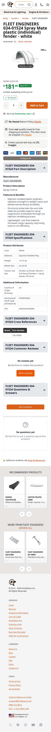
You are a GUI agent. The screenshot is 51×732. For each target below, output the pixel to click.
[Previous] (22, 514)
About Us (13, 649)
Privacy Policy (15, 685)
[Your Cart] (47, 4)
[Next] (29, 514)
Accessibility (14, 689)
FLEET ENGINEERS (12, 180)
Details (37, 121)
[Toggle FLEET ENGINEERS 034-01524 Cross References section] (44, 320)
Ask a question (25, 407)
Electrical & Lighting (15, 12)
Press (11, 664)
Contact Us (13, 668)
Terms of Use (15, 681)
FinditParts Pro (15, 620)
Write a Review (25, 41)
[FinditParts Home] (11, 4)
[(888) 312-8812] (41, 4)
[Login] (36, 4)
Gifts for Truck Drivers (19, 636)
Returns (12, 609)
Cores (11, 605)
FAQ (10, 660)
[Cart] (47, 4)
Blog (11, 653)
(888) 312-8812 (15, 705)
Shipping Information (18, 613)
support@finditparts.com (20, 701)
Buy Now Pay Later (17, 632)
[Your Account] (36, 4)
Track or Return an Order (20, 697)
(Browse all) (25, 528)
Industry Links (15, 624)
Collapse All (25, 158)
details (28, 134)
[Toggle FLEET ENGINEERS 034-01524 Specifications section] (44, 236)
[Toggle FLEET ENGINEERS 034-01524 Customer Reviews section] (44, 347)
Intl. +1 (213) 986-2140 (19, 708)
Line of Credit (15, 616)
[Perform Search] (29, 4)
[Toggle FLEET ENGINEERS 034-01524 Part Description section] (44, 167)
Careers (12, 656)
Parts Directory (15, 628)
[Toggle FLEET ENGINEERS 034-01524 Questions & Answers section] (44, 390)
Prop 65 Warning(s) (36, 460)
